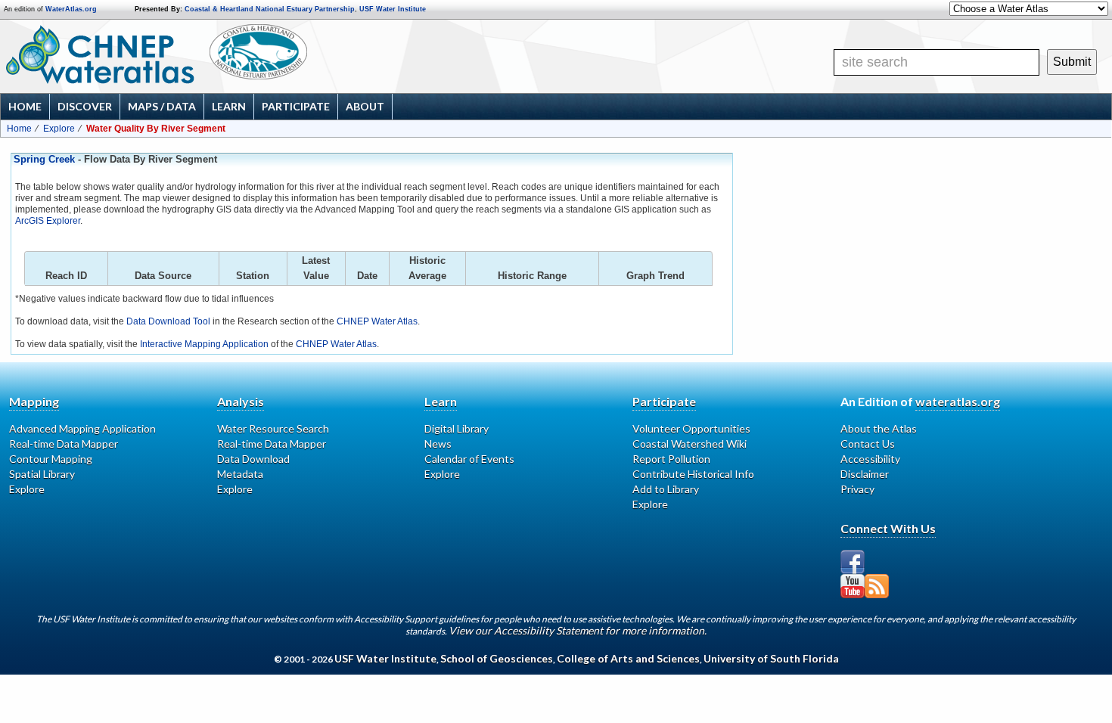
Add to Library (665, 489)
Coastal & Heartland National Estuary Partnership (270, 9)
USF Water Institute (392, 9)
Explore (59, 128)
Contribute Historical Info (693, 473)
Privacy (857, 489)
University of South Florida (771, 658)
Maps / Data (162, 106)
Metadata (240, 473)
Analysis (240, 401)
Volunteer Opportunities (691, 428)
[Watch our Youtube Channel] (852, 586)
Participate (296, 106)
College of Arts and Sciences (628, 658)
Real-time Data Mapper (63, 443)
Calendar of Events (469, 458)
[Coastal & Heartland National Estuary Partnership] (307, 55)
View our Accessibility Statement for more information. (578, 630)
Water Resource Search (273, 428)
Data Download (253, 458)
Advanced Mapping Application (82, 428)
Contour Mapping (50, 458)
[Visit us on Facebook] (852, 562)
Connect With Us (888, 528)
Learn (229, 106)
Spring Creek (44, 159)
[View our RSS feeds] (877, 586)
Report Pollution (671, 458)
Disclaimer (864, 473)
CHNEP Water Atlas (377, 321)
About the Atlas (878, 428)
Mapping (34, 401)
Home (25, 106)
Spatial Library (42, 473)
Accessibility (870, 458)
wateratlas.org (957, 401)
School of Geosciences (496, 658)
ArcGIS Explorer (47, 221)
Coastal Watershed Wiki (689, 443)
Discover (84, 106)
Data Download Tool (168, 321)
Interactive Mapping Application (204, 344)
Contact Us (867, 443)
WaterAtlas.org (71, 9)
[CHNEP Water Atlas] (97, 54)
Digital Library (456, 428)
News (438, 443)
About (365, 106)
